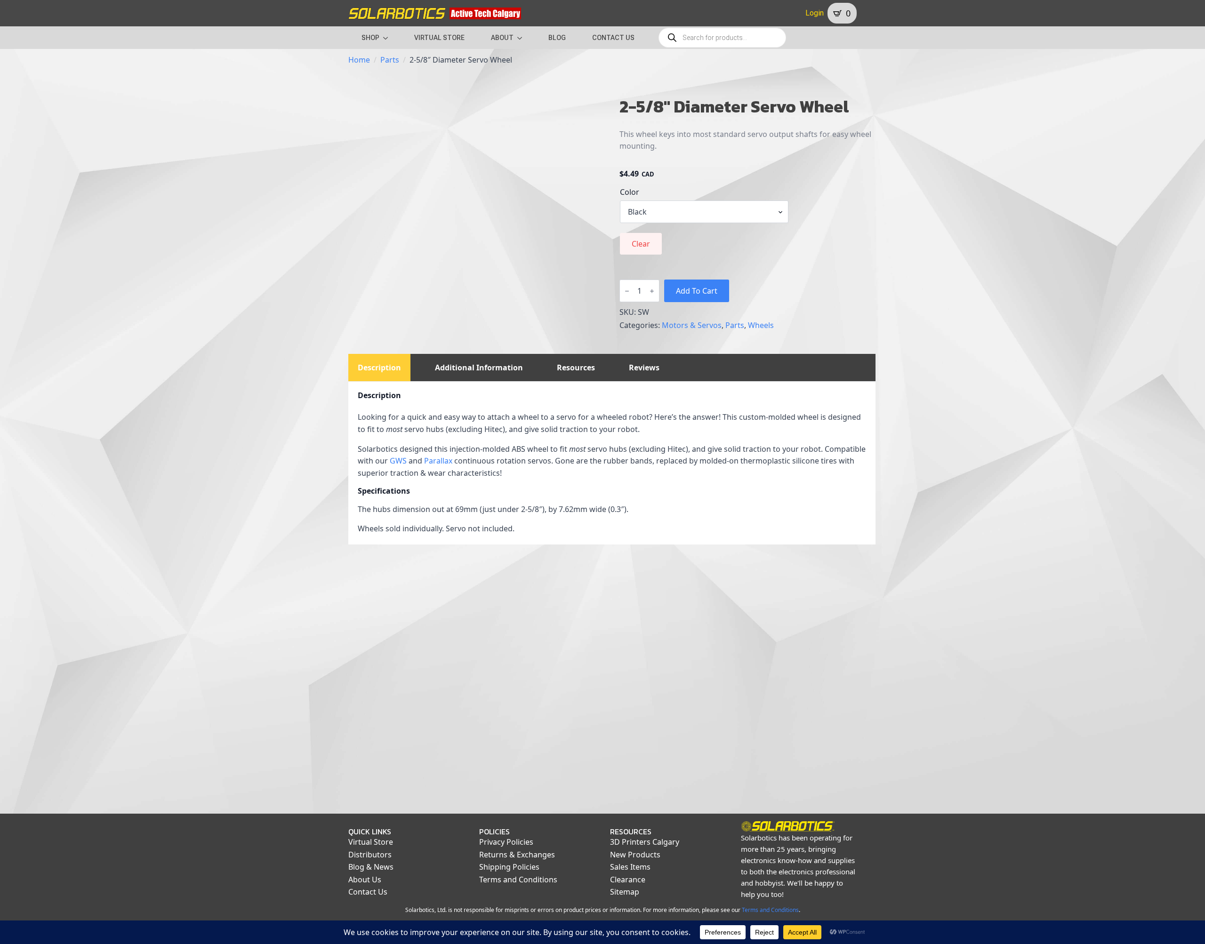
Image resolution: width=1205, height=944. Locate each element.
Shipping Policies (509, 867)
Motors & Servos (692, 325)
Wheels (761, 325)
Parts (389, 60)
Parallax (438, 461)
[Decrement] (627, 291)
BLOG (557, 37)
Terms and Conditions (518, 879)
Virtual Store (370, 842)
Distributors (370, 854)
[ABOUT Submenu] (522, 37)
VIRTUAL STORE (439, 37)
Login (814, 12)
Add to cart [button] (408, 763)
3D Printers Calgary (644, 842)
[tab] (379, 367)
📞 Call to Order (544, 763)
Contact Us (367, 892)
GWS (398, 461)
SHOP (370, 37)
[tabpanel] (612, 463)
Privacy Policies (506, 842)
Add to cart (696, 291)
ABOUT (502, 37)
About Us (364, 879)
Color (629, 192)
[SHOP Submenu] (388, 37)
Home (359, 60)
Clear (641, 244)
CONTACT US (613, 37)
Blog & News (371, 867)
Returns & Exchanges (517, 854)
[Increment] (652, 291)
